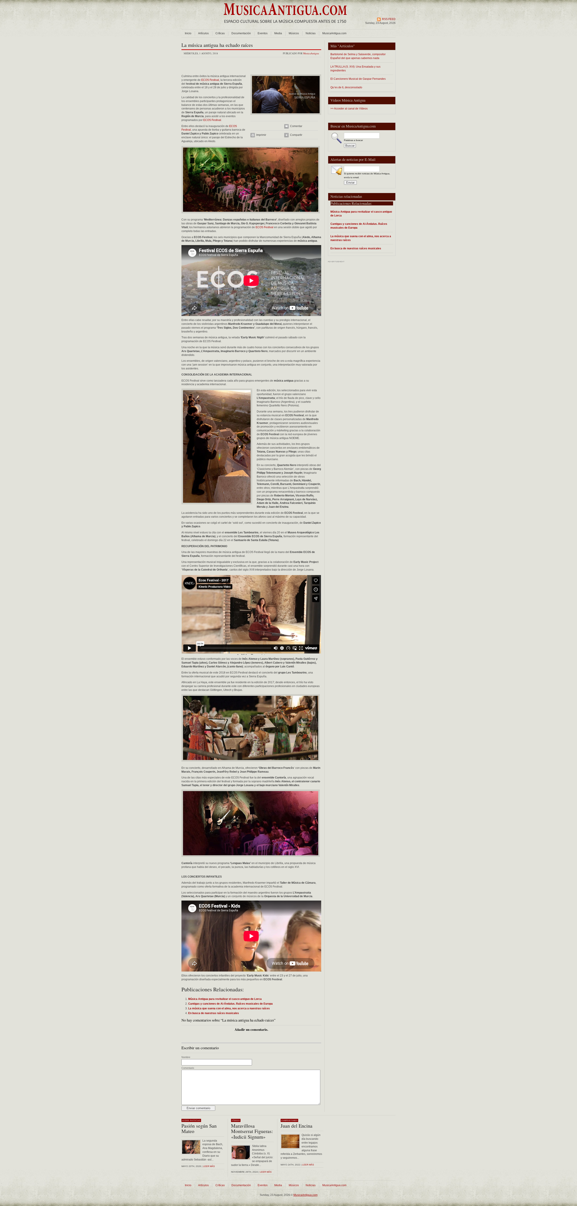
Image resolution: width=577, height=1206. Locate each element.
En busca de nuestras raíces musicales (355, 248)
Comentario (187, 1068)
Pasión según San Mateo (199, 1128)
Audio (185, 1120)
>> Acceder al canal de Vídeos (349, 108)
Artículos (203, 33)
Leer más (209, 1166)
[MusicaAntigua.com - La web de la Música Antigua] (285, 25)
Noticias (311, 33)
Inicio (188, 33)
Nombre (185, 1057)
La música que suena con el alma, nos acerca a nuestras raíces (360, 238)
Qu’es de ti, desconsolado (346, 87)
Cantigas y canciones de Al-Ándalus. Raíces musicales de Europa (358, 225)
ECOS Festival (210, 80)
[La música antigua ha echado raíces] (285, 116)
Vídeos (236, 1120)
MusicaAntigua (311, 53)
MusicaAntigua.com (334, 33)
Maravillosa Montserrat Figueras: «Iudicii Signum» (252, 1131)
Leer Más (266, 1172)
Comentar (296, 126)
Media (278, 33)
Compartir (296, 135)
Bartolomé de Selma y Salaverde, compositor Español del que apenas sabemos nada (358, 56)
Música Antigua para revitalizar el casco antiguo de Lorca (361, 213)
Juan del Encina (296, 1125)
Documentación (241, 33)
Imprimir (261, 135)
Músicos (294, 33)
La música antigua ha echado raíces (217, 45)
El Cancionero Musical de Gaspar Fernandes (358, 78)
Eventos (263, 33)
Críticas (220, 33)
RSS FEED (389, 19)
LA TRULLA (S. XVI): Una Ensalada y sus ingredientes (355, 68)
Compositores (289, 1120)
